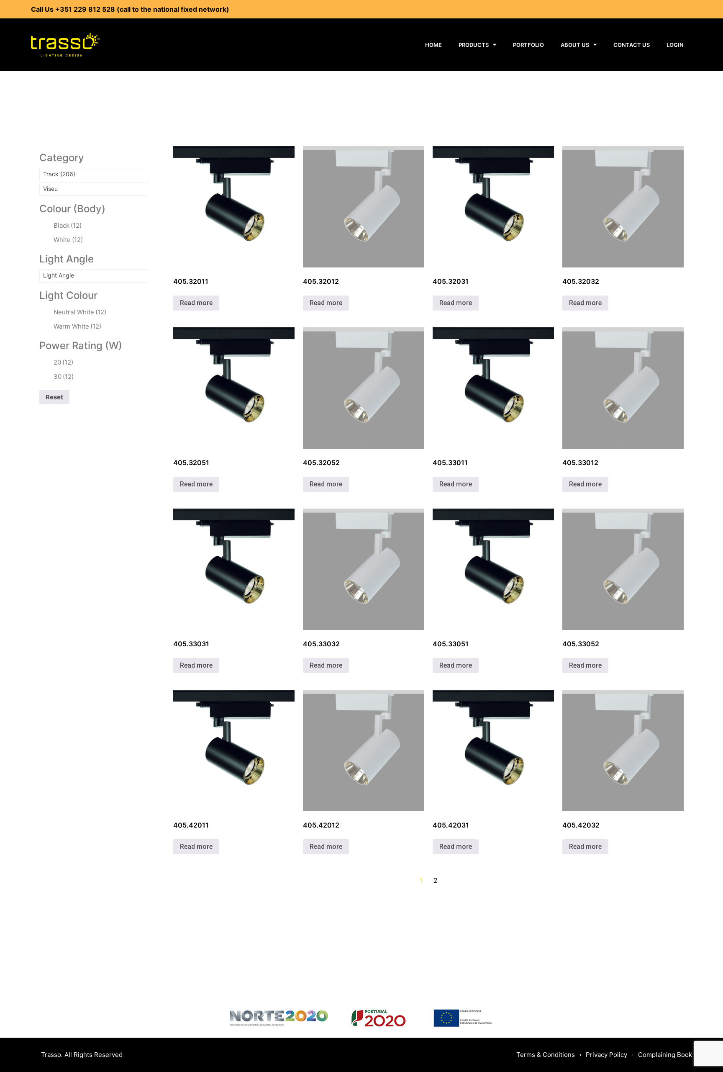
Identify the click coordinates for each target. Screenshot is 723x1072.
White (68, 240)
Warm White (77, 326)
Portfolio (528, 44)
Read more (196, 303)
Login (675, 44)
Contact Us (631, 44)
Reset (54, 397)
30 (64, 376)
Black (68, 225)
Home (433, 44)
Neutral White (80, 312)
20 (63, 362)
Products (474, 44)
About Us (575, 44)
